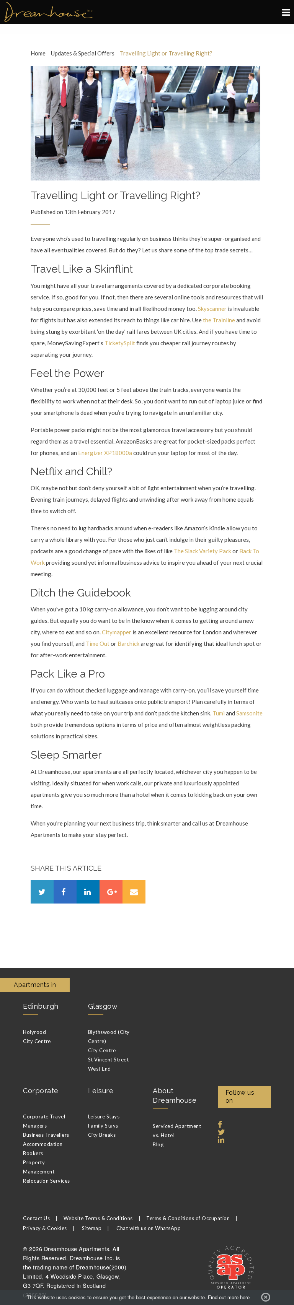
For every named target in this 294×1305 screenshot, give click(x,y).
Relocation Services (46, 1181)
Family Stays (103, 1126)
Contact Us (36, 1218)
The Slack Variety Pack (203, 551)
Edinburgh (41, 1006)
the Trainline (219, 320)
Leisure (101, 1091)
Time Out (97, 643)
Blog (158, 1144)
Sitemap (92, 1228)
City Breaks (102, 1135)
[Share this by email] (133, 892)
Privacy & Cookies (45, 1228)
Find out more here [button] (229, 1297)
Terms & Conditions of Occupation (188, 1218)
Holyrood (34, 1032)
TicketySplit (120, 343)
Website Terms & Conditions (98, 1218)
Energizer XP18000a (105, 452)
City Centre (37, 1041)
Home (38, 53)
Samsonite (249, 713)
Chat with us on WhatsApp (148, 1228)
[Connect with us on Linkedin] (221, 1140)
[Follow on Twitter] (221, 1132)
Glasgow (103, 1006)
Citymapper (116, 632)
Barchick (128, 643)
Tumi (218, 713)
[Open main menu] (286, 12)
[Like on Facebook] (220, 1124)
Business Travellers (46, 1135)
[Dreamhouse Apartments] (147, 12)
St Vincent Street (108, 1059)
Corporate (41, 1091)
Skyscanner (212, 308)
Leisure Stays (104, 1116)
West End (99, 1069)
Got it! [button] (265, 1297)
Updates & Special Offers (82, 53)
